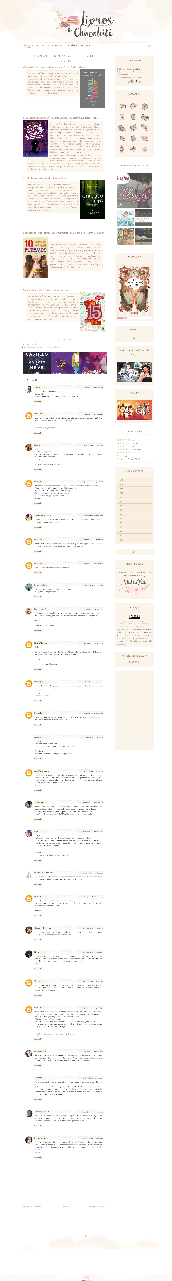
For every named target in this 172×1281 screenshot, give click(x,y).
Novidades (55, 347)
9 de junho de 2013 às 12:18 (93, 414)
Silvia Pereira (40, 802)
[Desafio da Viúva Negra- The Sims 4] (134, 381)
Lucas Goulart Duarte (43, 873)
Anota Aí (122, 138)
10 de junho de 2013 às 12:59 (93, 831)
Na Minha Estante (144, 138)
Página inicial (64, 1207)
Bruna (37, 445)
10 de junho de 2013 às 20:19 (93, 873)
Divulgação (32, 347)
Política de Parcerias (80, 45)
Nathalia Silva (40, 1051)
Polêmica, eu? (144, 128)
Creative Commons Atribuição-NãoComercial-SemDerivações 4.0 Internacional (135, 624)
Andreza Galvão (41, 1112)
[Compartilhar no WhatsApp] (69, 339)
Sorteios (144, 106)
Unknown (38, 481)
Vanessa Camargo (42, 515)
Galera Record (43, 347)
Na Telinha (133, 117)
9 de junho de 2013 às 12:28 (93, 445)
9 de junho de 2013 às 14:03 (93, 540)
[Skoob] (132, 82)
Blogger (89, 1280)
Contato (28, 47)
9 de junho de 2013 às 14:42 (93, 564)
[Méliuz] (134, 552)
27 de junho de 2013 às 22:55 (93, 1138)
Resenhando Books (42, 696)
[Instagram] (140, 82)
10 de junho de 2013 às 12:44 (93, 803)
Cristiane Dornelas (42, 928)
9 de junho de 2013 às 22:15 (93, 737)
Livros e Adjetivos (133, 138)
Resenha (133, 106)
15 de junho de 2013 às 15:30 (93, 1008)
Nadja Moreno (40, 643)
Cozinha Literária (122, 128)
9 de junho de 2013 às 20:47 (93, 682)
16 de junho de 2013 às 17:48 (93, 1051)
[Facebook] (136, 82)
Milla (36, 831)
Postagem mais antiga (97, 1207)
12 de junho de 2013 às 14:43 (93, 897)
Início (26, 45)
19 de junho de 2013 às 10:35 (93, 1112)
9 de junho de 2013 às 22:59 (93, 771)
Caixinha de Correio (122, 106)
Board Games (144, 117)
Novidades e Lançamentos (133, 128)
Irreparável (39, 414)
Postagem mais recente (32, 1207)
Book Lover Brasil (42, 609)
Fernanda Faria (41, 1138)
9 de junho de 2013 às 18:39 (93, 609)
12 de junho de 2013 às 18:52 (93, 952)
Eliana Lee (39, 713)
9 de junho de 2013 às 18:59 (93, 643)
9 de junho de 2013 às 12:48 (93, 482)
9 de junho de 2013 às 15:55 (93, 585)
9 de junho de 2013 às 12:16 (93, 388)
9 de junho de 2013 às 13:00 (93, 516)
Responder (38, 401)
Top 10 (133, 149)
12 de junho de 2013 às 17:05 (93, 928)
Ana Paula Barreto (42, 771)
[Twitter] (129, 82)
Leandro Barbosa (42, 585)
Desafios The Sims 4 (122, 149)
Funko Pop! (144, 149)
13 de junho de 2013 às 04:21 (93, 981)
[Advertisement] (134, 710)
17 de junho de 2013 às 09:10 (93, 1078)
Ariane (37, 387)
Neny (36, 952)
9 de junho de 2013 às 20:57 (93, 713)
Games (122, 117)
